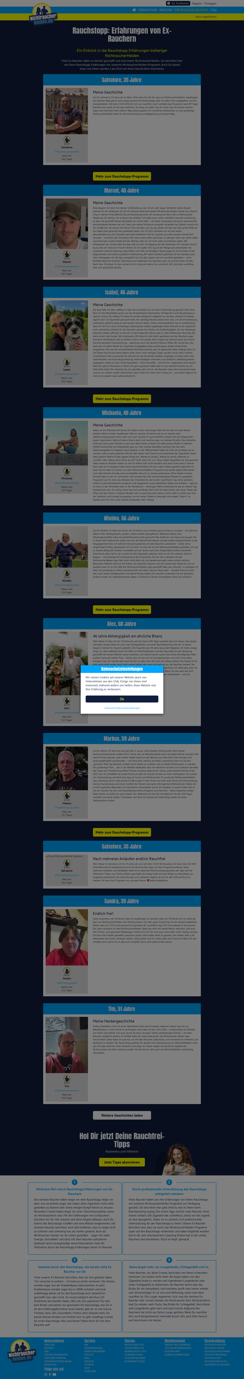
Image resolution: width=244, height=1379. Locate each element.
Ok (122, 699)
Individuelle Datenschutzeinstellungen (122, 708)
